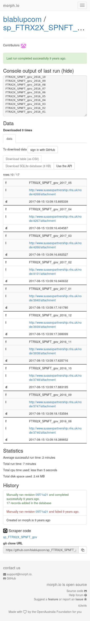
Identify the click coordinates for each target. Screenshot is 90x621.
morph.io (11, 5)
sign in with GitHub (42, 150)
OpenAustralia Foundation (54, 612)
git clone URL (13, 543)
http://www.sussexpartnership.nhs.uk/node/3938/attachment (55, 351)
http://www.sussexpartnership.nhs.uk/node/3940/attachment (55, 298)
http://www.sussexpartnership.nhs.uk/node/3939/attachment (55, 324)
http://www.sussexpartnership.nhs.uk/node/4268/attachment (55, 192)
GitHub (11, 578)
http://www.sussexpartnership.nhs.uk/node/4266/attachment (55, 245)
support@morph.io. (19, 574)
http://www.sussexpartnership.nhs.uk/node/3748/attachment (55, 377)
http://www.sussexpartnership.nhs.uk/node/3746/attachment (55, 430)
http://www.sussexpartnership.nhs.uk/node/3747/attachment (55, 404)
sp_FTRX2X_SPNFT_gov (46, 27)
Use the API (64, 166)
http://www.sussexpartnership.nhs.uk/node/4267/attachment (55, 218)
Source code (75, 591)
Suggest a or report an (58, 599)
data (9, 138)
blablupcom (22, 18)
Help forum (76, 595)
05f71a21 (42, 494)
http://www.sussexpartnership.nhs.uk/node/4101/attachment (55, 271)
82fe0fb (82, 605)
